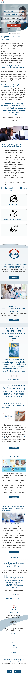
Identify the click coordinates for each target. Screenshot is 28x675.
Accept (9, 671)
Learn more (14, 277)
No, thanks (17, 671)
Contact (15, 647)
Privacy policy (14, 645)
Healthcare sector (14, 234)
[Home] (2, 1)
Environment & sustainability (14, 219)
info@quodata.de (16, 633)
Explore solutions (15, 25)
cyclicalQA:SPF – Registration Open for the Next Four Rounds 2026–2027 (13, 405)
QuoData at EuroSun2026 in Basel (14, 457)
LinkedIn (14, 652)
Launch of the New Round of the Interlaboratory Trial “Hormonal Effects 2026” (13, 508)
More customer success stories (13, 598)
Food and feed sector (14, 204)
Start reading (13, 557)
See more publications (13, 379)
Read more (14, 447)
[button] (9, 33)
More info (14, 668)
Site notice (14, 643)
